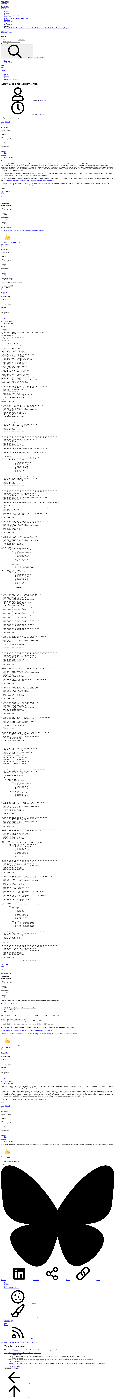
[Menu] (1, 5)
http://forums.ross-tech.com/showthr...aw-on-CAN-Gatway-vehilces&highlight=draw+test (26, 1030)
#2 (9, 191)
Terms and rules (8, 1320)
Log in (2, 67)
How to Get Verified (10, 28)
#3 (9, 244)
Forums (6, 13)
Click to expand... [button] (9, 1011)
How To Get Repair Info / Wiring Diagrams (57, 28)
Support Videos (8, 24)
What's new (7, 16)
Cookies (33, 1303)
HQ (5, 224)
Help (5, 1323)
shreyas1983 (43, 100)
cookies (16, 1350)
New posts (7, 15)
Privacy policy (8, 1321)
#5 (9, 964)
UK (5, 153)
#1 (9, 122)
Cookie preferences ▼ (35, 1353)
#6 (9, 1047)
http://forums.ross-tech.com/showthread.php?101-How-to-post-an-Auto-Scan (22, 230)
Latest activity (24, 18)
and (13, 1046)
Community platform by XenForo (19, 1342)
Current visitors (8, 21)
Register (3, 70)
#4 (9, 287)
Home (6, 12)
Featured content (9, 18)
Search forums (15, 15)
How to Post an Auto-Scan (23, 28)
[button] (7, 26)
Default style (35, 1317)
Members (7, 20)
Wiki (5, 23)
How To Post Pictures (38, 28)
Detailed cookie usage (18, 1365)
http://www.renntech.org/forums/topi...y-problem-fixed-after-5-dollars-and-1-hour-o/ (30, 180)
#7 (9, 1106)
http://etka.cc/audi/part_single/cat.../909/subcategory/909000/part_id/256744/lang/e (24, 175)
